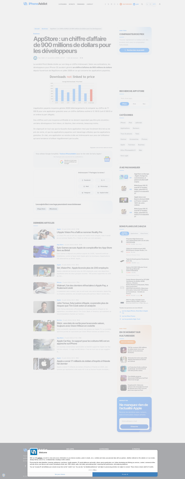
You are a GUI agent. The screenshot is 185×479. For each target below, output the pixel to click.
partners (39, 458)
